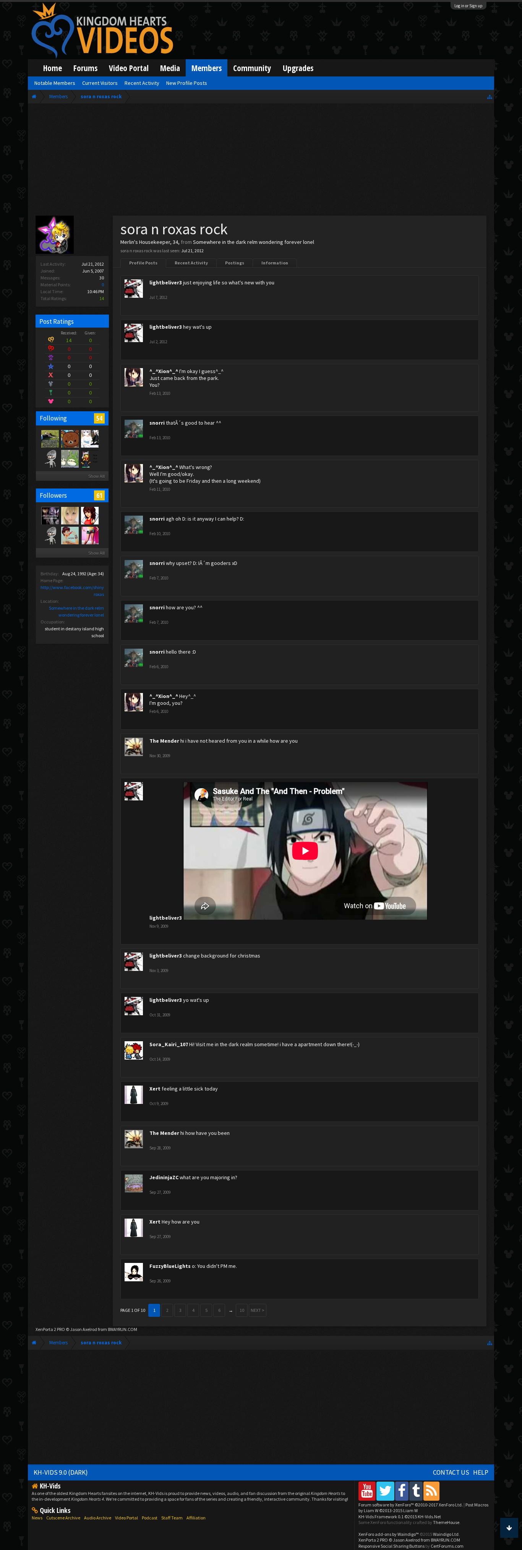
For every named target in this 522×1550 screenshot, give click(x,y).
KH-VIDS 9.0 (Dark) (61, 1472)
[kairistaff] (69, 515)
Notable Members (54, 83)
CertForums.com (447, 1546)
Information (274, 263)
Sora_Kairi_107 (168, 1044)
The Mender (164, 740)
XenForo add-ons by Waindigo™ (388, 1534)
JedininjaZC (163, 1177)
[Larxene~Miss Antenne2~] (50, 438)
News (37, 1518)
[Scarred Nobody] (69, 438)
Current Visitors (100, 83)
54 (99, 418)
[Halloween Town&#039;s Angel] (50, 515)
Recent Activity (191, 263)
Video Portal (129, 67)
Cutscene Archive (63, 1518)
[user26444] (50, 535)
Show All (96, 476)
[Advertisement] (261, 161)
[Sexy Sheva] (89, 535)
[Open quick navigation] (489, 96)
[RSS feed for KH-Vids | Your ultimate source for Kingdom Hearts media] (431, 1491)
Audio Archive (97, 1518)
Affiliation (196, 1518)
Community (252, 67)
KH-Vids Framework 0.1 (399, 1516)
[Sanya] (89, 438)
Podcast (149, 1518)
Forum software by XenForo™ (410, 1505)
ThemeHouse (446, 1522)
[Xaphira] (89, 515)
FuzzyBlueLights (170, 1266)
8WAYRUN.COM (122, 1329)
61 (99, 495)
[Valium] (69, 535)
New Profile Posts (186, 83)
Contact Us (451, 1472)
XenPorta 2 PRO (50, 1329)
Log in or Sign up (468, 5)
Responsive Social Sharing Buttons (391, 1546)
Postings (234, 263)
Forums (85, 67)
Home (52, 67)
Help (480, 1472)
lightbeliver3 (165, 282)
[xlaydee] (69, 458)
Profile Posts (143, 263)
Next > (257, 1310)
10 (242, 1310)
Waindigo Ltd (446, 1534)
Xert (154, 1088)
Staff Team (172, 1518)
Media (170, 67)
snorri (157, 422)
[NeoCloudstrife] (50, 458)
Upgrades (298, 67)
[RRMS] (89, 458)
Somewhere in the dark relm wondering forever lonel (253, 242)
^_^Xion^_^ (163, 371)
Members (206, 67)
